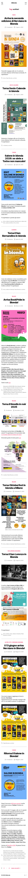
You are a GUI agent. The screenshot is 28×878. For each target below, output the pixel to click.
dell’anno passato (16, 803)
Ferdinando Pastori (19, 852)
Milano (14, 296)
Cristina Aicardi (15, 850)
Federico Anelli (10, 387)
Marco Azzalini (17, 855)
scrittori (15, 78)
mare (11, 633)
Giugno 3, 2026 (19, 94)
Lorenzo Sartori (16, 389)
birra (4, 78)
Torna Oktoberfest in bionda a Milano (13, 486)
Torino (14, 152)
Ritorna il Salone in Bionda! (14, 755)
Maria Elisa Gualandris (12, 390)
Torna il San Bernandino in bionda (14, 234)
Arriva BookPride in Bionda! (14, 301)
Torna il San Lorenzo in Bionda (14, 555)
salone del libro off (10, 222)
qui (10, 382)
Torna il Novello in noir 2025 (14, 405)
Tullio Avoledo (21, 858)
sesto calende (14, 85)
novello (5, 475)
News (14, 14)
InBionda (14, 3)
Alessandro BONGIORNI (9, 386)
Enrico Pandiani (11, 852)
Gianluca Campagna (18, 853)
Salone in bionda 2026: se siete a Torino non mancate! (14, 158)
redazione (10, 27)
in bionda (5, 145)
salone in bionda (18, 856)
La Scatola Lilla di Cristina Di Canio (11, 434)
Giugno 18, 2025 (19, 560)
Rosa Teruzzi (11, 394)
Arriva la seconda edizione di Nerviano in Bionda (14, 21)
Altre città (8, 642)
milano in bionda (10, 221)
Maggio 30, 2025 (19, 651)
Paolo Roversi (9, 78)
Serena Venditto (13, 858)
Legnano (14, 229)
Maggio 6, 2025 (19, 759)
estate (7, 633)
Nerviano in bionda (17, 642)
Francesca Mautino (8, 853)
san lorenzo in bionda (14, 550)
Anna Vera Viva (7, 850)
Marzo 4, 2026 (19, 306)
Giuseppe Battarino (8, 389)
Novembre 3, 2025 (19, 410)
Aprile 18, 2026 (19, 239)
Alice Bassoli (18, 386)
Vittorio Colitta (6, 860)
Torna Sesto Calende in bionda (14, 90)
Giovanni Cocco (18, 387)
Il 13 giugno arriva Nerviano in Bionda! (14, 647)
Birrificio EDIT (11, 845)
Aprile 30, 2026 (19, 164)
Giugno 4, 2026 (19, 27)
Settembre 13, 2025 (19, 491)
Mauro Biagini (11, 392)
